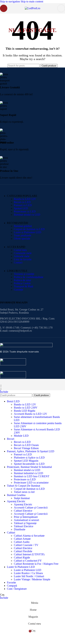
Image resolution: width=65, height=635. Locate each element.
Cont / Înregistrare (17, 588)
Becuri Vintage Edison (26, 448)
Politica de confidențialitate (28, 277)
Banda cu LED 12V (25, 198)
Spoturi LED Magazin (26, 460)
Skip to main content (32, 1)
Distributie (19, 529)
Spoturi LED (21, 208)
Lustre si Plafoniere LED (27, 232)
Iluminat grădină (23, 226)
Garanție (18, 289)
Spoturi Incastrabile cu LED (29, 463)
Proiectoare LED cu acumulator (31, 482)
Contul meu (20, 250)
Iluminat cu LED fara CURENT (31, 476)
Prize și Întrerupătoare (26, 516)
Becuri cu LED (22, 202)
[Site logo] (32, 8)
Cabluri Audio (21, 541)
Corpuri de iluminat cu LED (29, 229)
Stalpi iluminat (22, 498)
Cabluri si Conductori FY (28, 560)
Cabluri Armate (22, 538)
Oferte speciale (22, 238)
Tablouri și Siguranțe (25, 523)
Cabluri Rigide (22, 557)
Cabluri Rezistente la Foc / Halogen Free (36, 563)
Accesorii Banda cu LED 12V (30, 413)
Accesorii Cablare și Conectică (30, 507)
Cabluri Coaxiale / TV (26, 545)
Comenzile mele (23, 253)
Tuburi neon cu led (24, 491)
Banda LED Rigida (24, 410)
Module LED (21, 435)
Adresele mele (21, 256)
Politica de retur (22, 280)
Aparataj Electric (23, 504)
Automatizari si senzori (26, 520)
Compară (12, 585)
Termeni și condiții (24, 273)
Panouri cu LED (23, 205)
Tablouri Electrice (23, 526)
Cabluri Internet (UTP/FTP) (29, 554)
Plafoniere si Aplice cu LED (29, 457)
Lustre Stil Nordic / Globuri (29, 576)
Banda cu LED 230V (25, 407)
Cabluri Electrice (23, 510)
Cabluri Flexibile (23, 551)
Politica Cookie (22, 283)
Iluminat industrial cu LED (28, 473)
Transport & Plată (23, 286)
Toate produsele (22, 235)
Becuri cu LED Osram (26, 445)
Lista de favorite (23, 259)
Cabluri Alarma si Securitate (29, 535)
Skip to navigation (10, 1)
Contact (18, 262)
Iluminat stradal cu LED (27, 214)
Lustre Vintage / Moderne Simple (32, 579)
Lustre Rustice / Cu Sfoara (28, 573)
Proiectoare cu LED (25, 211)
